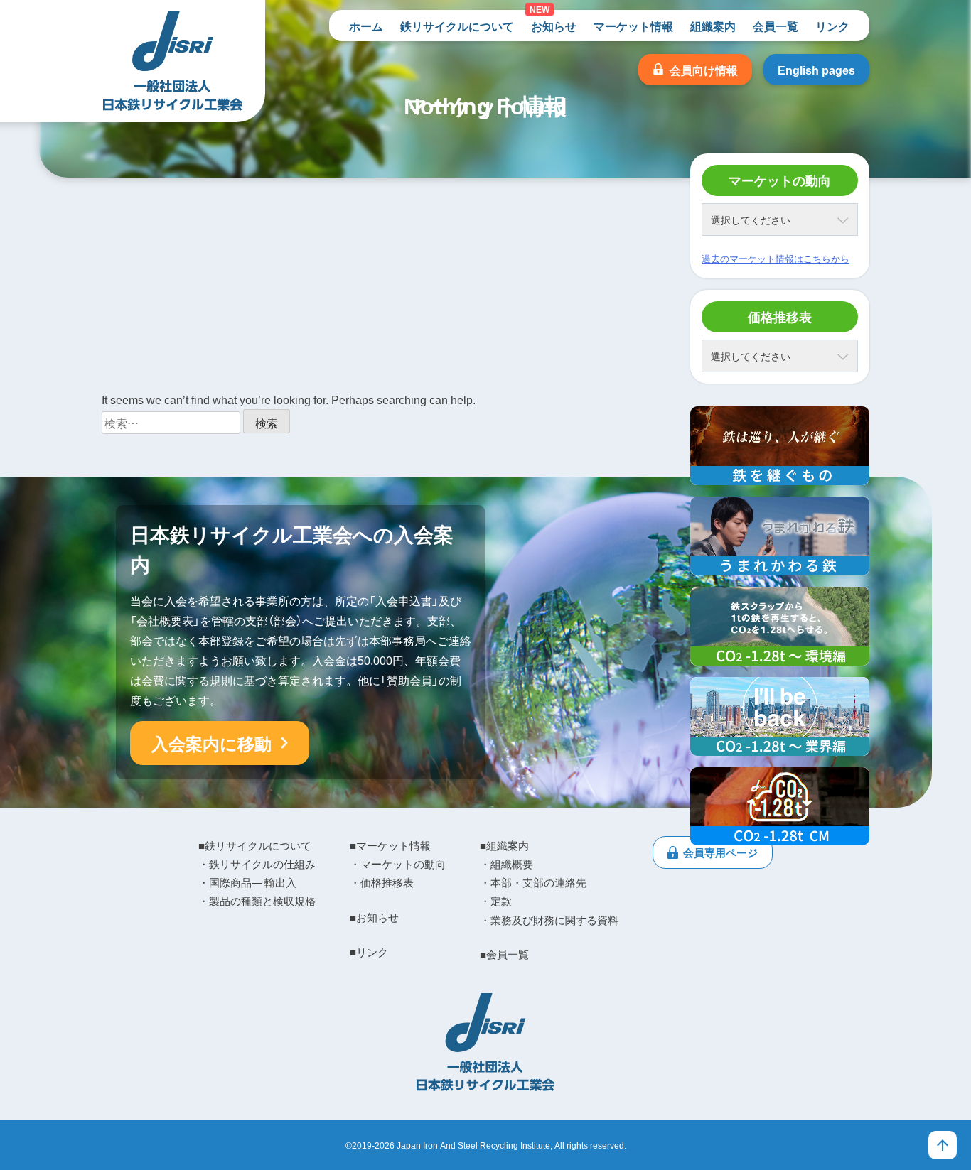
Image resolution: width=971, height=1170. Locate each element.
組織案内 (713, 25)
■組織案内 (504, 845)
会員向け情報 (704, 69)
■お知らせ (374, 917)
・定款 (496, 901)
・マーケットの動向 (398, 864)
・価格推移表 (382, 882)
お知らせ (553, 25)
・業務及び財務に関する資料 (549, 920)
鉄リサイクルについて (457, 25)
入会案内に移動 (211, 743)
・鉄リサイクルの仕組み (257, 864)
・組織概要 (506, 864)
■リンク (369, 952)
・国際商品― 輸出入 (247, 882)
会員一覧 (775, 25)
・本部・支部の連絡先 (533, 882)
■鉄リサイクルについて (254, 845)
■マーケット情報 (390, 845)
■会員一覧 (504, 954)
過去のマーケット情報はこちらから (775, 258)
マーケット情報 (633, 25)
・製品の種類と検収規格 (257, 901)
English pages (816, 69)
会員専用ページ (720, 852)
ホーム (366, 25)
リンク (832, 25)
